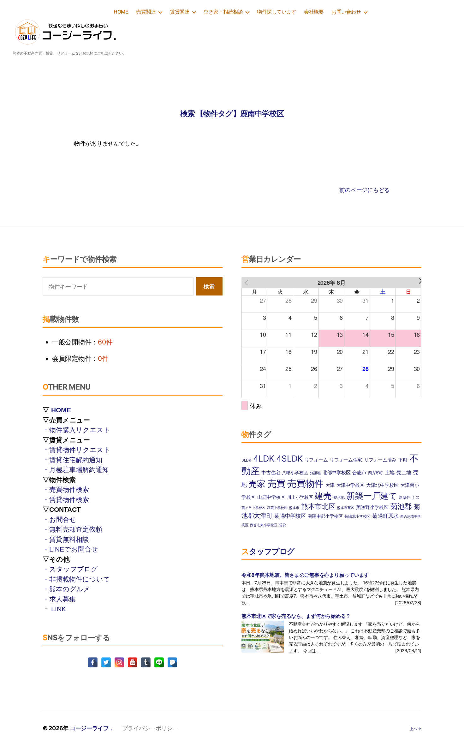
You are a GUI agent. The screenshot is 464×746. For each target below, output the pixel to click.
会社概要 (314, 12)
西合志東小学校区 (263, 525)
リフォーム (316, 460)
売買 (276, 483)
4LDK (264, 458)
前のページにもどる (364, 190)
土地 (390, 472)
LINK (58, 608)
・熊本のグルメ (66, 589)
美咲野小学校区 (372, 507)
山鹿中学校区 (271, 497)
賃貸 (282, 525)
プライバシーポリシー (150, 728)
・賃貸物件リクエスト (76, 449)
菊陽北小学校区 (357, 516)
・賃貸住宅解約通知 (72, 459)
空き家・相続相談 (223, 12)
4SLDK (289, 458)
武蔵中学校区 (277, 508)
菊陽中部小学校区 (325, 516)
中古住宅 (270, 472)
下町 (402, 460)
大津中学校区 (350, 485)
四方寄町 (375, 472)
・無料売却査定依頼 (72, 529)
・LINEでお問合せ (70, 549)
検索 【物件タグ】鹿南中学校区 (232, 113)
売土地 (403, 472)
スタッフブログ (267, 551)
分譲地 (315, 472)
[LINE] (159, 662)
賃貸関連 (179, 12)
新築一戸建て (371, 496)
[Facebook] (93, 662)
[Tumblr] (146, 662)
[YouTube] (133, 662)
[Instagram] (119, 662)
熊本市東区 (345, 508)
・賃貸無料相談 (66, 539)
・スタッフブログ (70, 569)
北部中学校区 (336, 472)
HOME (121, 12)
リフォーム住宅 (346, 460)
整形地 (338, 497)
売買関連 (146, 12)
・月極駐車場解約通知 (76, 469)
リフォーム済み (380, 460)
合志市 (359, 472)
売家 (256, 484)
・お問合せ (59, 519)
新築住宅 (406, 497)
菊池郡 (401, 506)
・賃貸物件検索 (66, 499)
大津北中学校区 (382, 485)
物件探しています (276, 12)
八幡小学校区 (295, 472)
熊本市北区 (318, 506)
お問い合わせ (346, 12)
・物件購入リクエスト (76, 429)
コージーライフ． (92, 728)
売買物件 (305, 483)
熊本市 (294, 508)
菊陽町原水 (385, 515)
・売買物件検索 (66, 489)
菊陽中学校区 (290, 515)
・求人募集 (59, 599)
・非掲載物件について (76, 579)
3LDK (246, 460)
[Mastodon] (172, 662)
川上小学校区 (300, 497)
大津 (330, 485)
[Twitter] (106, 662)
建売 (323, 496)
